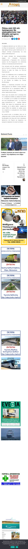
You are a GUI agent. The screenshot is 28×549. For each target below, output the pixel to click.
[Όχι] (26, 544)
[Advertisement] (14, 315)
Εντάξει (12, 547)
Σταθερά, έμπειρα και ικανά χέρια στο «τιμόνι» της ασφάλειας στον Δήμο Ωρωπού (13, 154)
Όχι (17, 547)
